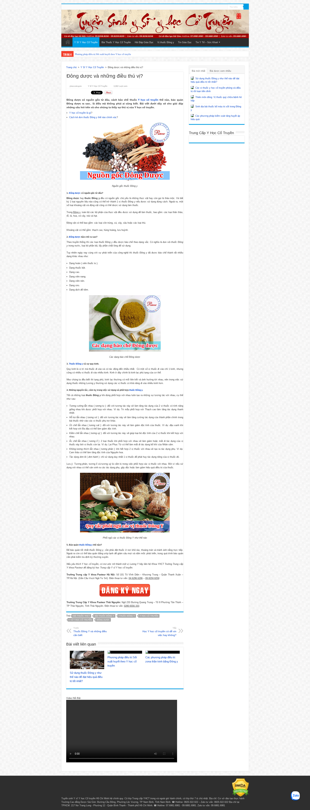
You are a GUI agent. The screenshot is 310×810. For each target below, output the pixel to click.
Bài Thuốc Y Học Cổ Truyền (116, 42)
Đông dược (75, 193)
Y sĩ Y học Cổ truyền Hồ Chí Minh (91, 798)
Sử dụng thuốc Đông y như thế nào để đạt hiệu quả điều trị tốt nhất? (86, 677)
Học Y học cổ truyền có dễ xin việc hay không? (159, 632)
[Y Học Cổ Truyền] (155, 24)
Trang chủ (71, 67)
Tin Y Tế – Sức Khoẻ (207, 42)
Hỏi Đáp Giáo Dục (144, 42)
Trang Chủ (67, 42)
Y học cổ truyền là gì (80, 112)
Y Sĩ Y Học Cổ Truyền (86, 42)
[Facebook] (221, 7)
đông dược (103, 620)
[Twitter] (224, 7)
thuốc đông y (127, 616)
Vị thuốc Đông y (165, 42)
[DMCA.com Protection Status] (240, 787)
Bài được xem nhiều (220, 71)
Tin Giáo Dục (185, 42)
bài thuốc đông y (104, 616)
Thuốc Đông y (76, 364)
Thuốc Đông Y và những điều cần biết (90, 632)
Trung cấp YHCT (141, 798)
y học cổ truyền (149, 616)
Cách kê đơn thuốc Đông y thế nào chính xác (93, 117)
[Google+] (218, 7)
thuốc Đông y (135, 390)
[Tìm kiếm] (246, 7)
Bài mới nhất (198, 71)
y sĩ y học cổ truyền (80, 620)
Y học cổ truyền (148, 99)
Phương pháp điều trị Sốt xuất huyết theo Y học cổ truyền (103, 54)
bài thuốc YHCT (81, 616)
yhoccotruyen (76, 86)
